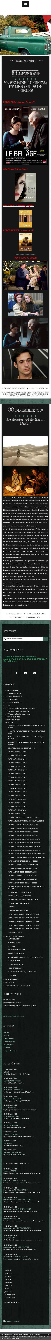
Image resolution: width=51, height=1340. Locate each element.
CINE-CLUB (11, 946)
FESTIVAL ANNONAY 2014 (17, 777)
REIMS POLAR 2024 (15, 932)
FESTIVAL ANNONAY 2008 (17, 755)
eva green (22, 395)
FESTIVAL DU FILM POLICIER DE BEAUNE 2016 (24, 846)
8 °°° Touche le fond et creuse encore (18, 714)
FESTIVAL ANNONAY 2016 (17, 784)
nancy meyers (21, 392)
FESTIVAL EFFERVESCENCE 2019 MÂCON (22, 868)
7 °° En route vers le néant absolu (17, 711)
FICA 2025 (11, 907)
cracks (45, 394)
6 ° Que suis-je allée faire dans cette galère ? (20, 708)
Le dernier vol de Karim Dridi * (25, 421)
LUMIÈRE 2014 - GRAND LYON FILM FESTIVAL (24, 929)
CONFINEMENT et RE (12, 717)
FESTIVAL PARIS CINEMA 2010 (18, 903)
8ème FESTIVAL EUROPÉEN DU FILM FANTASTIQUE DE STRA (26, 738)
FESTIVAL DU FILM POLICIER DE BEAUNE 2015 (24, 843)
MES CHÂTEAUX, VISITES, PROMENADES (22, 972)
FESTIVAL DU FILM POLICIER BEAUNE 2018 (23, 832)
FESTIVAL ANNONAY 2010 (17, 763)
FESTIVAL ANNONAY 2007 (17, 752)
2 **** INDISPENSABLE (13, 696)
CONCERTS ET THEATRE (16, 950)
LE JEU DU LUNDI (14, 961)
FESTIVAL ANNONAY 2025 (17, 814)
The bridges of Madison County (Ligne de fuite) (19, 1006)
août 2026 (8, 1270)
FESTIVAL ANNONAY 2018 (17, 792)
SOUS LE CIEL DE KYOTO (13, 1152)
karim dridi (37, 394)
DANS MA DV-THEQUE (16, 953)
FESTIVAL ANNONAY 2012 (17, 770)
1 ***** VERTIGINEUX (13, 693)
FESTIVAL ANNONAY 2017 (17, 788)
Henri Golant (8, 1045)
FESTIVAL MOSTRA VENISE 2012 (19, 892)
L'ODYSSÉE (7, 1143)
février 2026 (9, 1289)
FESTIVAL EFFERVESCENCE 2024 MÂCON (22, 872)
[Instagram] (25, 673)
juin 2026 (8, 1276)
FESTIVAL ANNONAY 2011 (17, 766)
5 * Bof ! (18, 614)
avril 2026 (8, 1283)
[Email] (25, 4)
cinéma (5, 394)
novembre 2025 (10, 1298)
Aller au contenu (8, 2)
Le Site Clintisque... (9, 999)
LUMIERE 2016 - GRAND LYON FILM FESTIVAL (24, 918)
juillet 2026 (8, 1273)
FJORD (6, 1072)
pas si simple (11, 392)
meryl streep (44, 392)
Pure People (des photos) (12, 1002)
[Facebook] (16, 673)
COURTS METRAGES (12, 720)
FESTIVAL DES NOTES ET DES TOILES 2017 (23, 817)
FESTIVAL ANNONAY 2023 (17, 806)
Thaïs (5, 1237)
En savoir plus (14, 1338)
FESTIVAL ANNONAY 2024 (17, 810)
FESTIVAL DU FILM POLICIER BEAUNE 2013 (23, 828)
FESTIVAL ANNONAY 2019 (17, 795)
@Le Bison (7, 1256)
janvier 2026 (9, 1292)
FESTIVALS (9, 723)
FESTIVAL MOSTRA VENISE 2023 (19, 896)
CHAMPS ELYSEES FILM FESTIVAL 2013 (21, 748)
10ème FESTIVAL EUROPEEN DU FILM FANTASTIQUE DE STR (26, 726)
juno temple (32, 395)
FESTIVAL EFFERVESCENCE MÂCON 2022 (22, 883)
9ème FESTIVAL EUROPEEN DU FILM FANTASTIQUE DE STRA (26, 743)
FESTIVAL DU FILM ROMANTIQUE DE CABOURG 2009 (27, 857)
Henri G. (6, 1180)
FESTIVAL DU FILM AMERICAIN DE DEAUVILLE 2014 (26, 821)
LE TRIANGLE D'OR (11, 1117)
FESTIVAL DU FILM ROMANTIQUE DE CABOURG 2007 (27, 854)
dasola (5, 1171)
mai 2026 (8, 1279)
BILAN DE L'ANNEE (18, 388)
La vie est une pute (12, 979)
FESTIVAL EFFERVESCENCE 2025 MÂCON (22, 876)
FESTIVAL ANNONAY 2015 (17, 781)
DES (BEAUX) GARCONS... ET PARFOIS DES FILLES (25, 957)
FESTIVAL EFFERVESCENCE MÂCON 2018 (22, 879)
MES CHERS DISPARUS (15, 968)
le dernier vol (26, 394)
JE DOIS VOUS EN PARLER (14, 936)
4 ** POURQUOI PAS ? (13, 702)
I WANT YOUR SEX (10, 1126)
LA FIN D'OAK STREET (12, 1081)
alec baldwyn (33, 392)
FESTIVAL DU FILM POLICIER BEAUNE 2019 (23, 835)
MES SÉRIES (9, 982)
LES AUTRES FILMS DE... (16, 964)
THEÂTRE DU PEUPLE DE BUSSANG (17, 985)
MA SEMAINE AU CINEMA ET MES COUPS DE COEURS (25, 87)
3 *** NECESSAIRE (11, 699)
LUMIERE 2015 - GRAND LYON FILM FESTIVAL (24, 914)
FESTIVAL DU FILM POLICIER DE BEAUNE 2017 (24, 850)
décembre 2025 (10, 1295)
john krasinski (14, 394)
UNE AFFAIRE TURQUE (12, 1099)
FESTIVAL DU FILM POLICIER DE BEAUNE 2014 (24, 839)
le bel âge (41, 395)
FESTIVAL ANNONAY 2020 (17, 799)
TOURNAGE (12, 975)
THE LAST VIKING (10, 1134)
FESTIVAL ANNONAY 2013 (17, 774)
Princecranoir (8, 1199)
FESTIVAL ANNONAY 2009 (17, 759)
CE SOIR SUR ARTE (11, 1108)
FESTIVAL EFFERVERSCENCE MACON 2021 (23, 861)
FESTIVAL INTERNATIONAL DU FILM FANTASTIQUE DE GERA (26, 888)
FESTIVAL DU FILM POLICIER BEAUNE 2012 (23, 825)
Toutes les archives (11, 1302)
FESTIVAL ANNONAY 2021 (17, 803)
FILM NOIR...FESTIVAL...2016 (18, 910)
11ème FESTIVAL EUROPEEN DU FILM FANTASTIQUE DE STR (26, 732)
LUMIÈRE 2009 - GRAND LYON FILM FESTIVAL (24, 921)
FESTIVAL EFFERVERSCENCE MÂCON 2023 (23, 865)
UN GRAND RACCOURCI (13, 1090)
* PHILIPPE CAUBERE (12, 691)
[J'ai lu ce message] (49, 1334)
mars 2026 (8, 1285)
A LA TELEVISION (14, 939)
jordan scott (11, 395)
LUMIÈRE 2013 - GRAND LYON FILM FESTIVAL (24, 925)
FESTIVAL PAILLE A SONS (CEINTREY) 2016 (23, 899)
